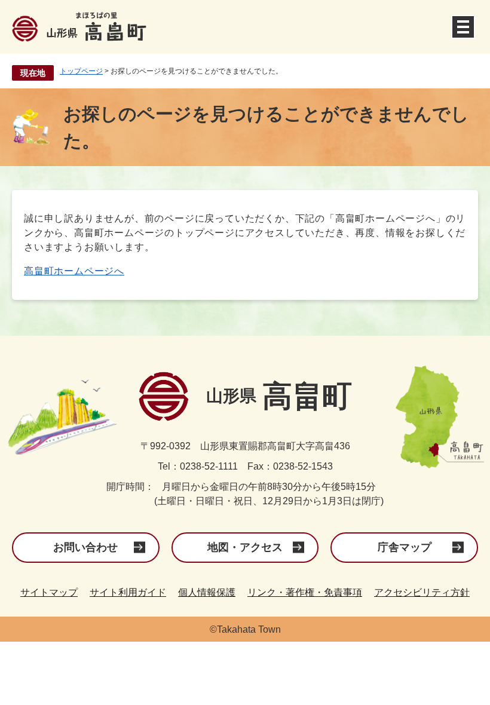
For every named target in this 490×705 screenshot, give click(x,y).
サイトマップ (49, 592)
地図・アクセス (245, 547)
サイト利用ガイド (128, 592)
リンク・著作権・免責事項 (304, 592)
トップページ (81, 71)
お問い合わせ (85, 547)
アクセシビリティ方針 (422, 592)
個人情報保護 (206, 592)
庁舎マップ (404, 547)
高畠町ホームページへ (74, 271)
